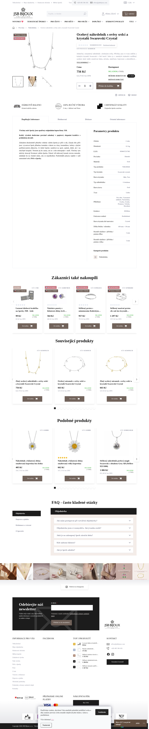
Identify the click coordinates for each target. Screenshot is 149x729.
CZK (130, 3)
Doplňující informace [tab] (30, 119)
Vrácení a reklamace (18, 675)
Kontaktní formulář (118, 662)
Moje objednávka (29, 2)
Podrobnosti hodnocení (109, 45)
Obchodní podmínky (18, 681)
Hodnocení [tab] (62, 119)
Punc (13, 668)
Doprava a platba (17, 678)
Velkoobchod (16, 2)
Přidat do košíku (105, 86)
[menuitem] (18, 21)
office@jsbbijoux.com (118, 644)
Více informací (82, 62)
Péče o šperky (36, 158)
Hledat (85, 14)
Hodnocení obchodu (44, 2)
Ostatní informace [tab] (117, 119)
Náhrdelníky (103, 257)
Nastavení (46, 725)
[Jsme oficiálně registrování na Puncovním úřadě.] (27, 716)
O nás (14, 671)
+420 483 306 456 (116, 648)
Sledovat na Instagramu (76, 587)
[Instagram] (112, 654)
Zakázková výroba (18, 657)
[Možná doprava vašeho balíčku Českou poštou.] (121, 716)
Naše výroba (16, 661)
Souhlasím (102, 712)
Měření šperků (57, 2)
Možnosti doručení (116, 79)
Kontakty (15, 688)
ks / (86, 703)
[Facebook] (108, 654)
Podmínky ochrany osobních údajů (23, 685)
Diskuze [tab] (88, 119)
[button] (135, 301)
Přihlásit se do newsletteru (61, 622)
